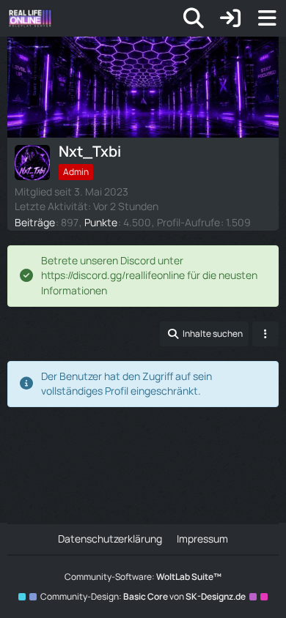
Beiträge (35, 222)
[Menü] (267, 18)
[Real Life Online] (30, 18)
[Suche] (193, 18)
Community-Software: (143, 576)
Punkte (100, 222)
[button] (204, 333)
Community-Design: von (143, 596)
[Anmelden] (230, 18)
